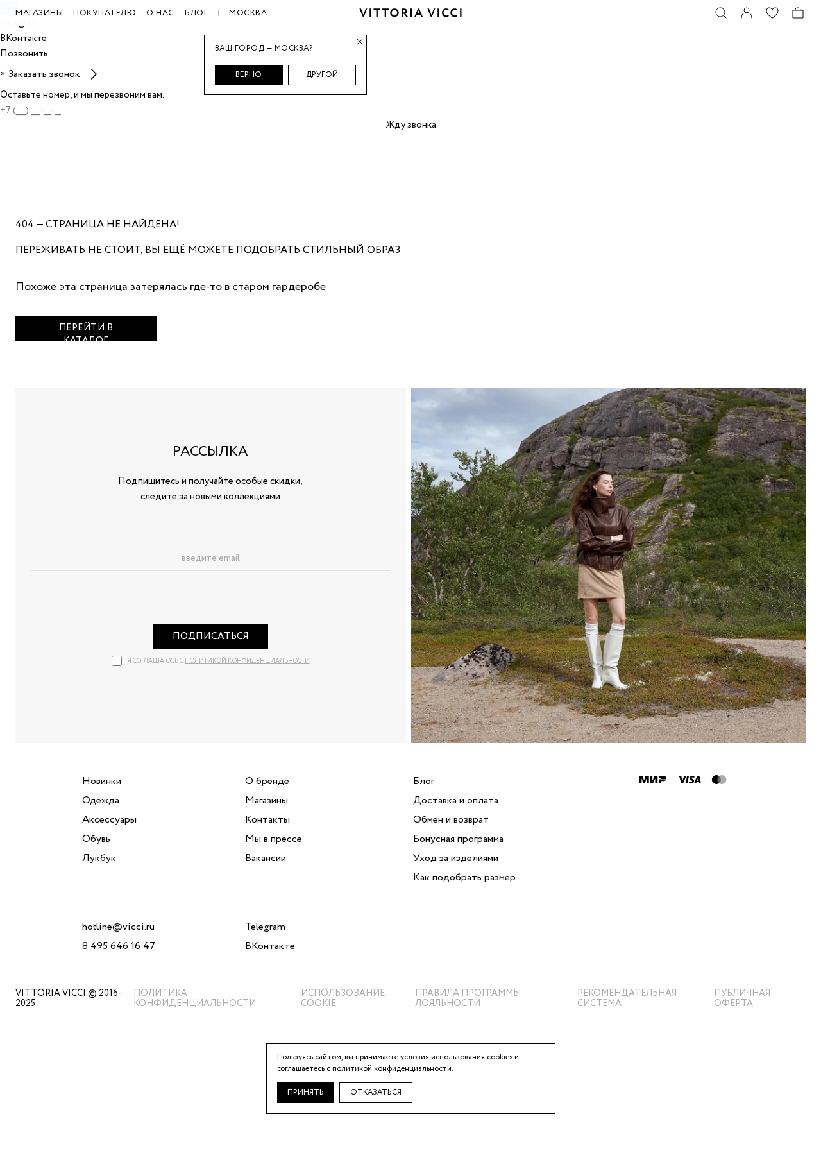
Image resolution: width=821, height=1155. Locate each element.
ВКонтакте (270, 946)
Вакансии (265, 858)
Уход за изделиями (455, 858)
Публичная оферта (742, 998)
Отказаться (376, 1092)
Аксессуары (109, 820)
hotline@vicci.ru (118, 927)
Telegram (265, 927)
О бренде (267, 781)
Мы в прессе (273, 839)
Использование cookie (343, 998)
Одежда (100, 800)
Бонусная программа (458, 839)
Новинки (101, 781)
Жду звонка (410, 125)
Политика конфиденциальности (194, 998)
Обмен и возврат (451, 820)
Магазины (266, 800)
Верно (248, 74)
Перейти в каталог (86, 331)
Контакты (267, 820)
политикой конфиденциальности (247, 661)
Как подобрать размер (464, 877)
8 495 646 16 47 (118, 946)
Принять (305, 1092)
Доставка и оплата (455, 800)
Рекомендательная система (627, 998)
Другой (322, 74)
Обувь (96, 839)
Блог (196, 13)
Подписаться (211, 636)
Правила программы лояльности (468, 998)
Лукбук (99, 858)
